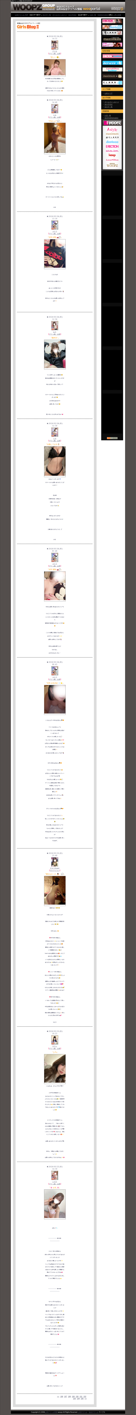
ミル (54, 115)
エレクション (55, 870)
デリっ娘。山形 (54, 54)
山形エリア (108, 93)
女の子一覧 (47, 15)
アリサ (54, 51)
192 (84, 1397)
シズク (54, 1182)
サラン (54, 1046)
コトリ (54, 231)
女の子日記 (72, 15)
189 (73, 1397)
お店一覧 (93, 15)
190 (77, 1397)
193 (74, 1399)
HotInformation (103, 15)
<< (58, 1397)
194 (78, 1399)
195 (82, 1399)
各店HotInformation (111, 118)
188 (69, 1397)
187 (65, 1397)
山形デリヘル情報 (51, 1412)
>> (86, 1399)
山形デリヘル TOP (21, 15)
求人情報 (118, 15)
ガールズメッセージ (59, 15)
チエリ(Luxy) (54, 868)
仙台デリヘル (93, 1412)
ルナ (54, 332)
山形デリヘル (82, 1412)
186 (61, 1397)
